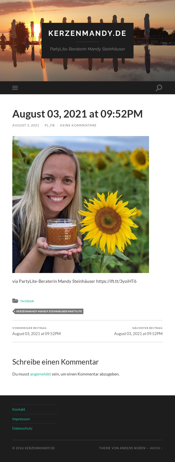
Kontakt (18, 409)
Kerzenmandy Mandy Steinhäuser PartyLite (49, 311)
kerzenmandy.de (87, 33)
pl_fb (50, 125)
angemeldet (40, 373)
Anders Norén (133, 448)
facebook (27, 301)
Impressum (21, 419)
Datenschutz (22, 428)
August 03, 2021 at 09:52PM (36, 331)
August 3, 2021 (25, 125)
